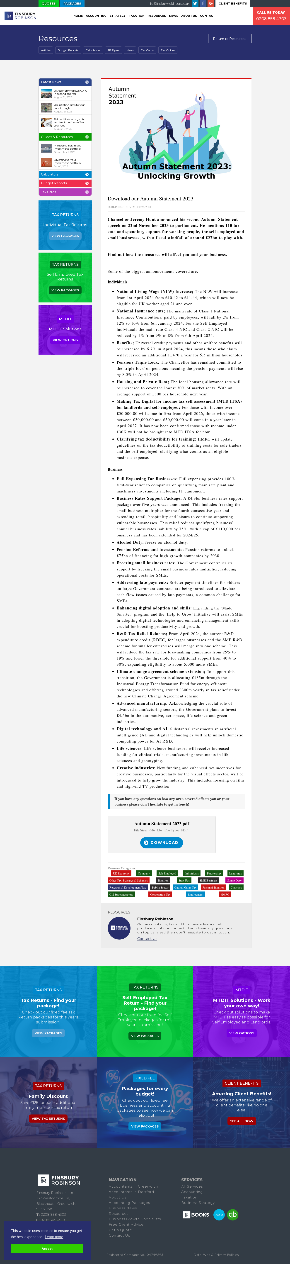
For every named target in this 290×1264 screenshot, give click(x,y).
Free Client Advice (126, 1224)
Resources (157, 15)
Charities (236, 887)
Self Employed (167, 873)
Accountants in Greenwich (133, 1186)
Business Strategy (198, 1203)
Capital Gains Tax (185, 887)
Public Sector (160, 887)
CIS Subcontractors (121, 894)
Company (144, 873)
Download (165, 842)
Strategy (118, 15)
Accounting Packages (129, 1203)
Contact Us (147, 939)
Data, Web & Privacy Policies (216, 1255)
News (173, 15)
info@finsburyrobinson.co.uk (168, 3)
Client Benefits (233, 3)
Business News (123, 1208)
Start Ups (184, 880)
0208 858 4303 (271, 19)
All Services (192, 1186)
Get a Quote (120, 1230)
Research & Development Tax (127, 887)
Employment (195, 894)
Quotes (49, 3)
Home (78, 15)
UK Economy (121, 873)
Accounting (96, 15)
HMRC (225, 894)
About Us (189, 15)
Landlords (235, 873)
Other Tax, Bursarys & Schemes (128, 880)
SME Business (208, 880)
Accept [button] (47, 1248)
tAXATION (137, 15)
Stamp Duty (234, 880)
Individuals (192, 873)
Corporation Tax (160, 894)
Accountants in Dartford (131, 1192)
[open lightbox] (176, 136)
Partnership (214, 873)
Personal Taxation (214, 887)
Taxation (163, 880)
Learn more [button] (54, 1237)
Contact (207, 15)
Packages (72, 3)
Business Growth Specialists (135, 1219)
